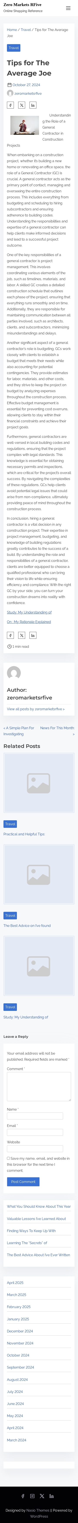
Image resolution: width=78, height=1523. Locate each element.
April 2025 (15, 1283)
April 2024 (15, 1428)
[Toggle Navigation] (68, 8)
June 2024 (15, 1404)
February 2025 (19, 1307)
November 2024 (20, 1343)
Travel (26, 30)
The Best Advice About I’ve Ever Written (38, 1255)
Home (12, 30)
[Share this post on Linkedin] (32, 105)
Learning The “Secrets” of (27, 1243)
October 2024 (18, 1355)
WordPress (39, 1516)
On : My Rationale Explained (29, 622)
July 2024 (15, 1392)
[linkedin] (51, 1497)
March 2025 (16, 1295)
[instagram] (32, 1497)
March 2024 (16, 1440)
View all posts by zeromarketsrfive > (36, 709)
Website (13, 1142)
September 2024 (20, 1367)
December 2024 (20, 1331)
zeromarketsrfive (28, 94)
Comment (16, 1069)
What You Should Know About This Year (39, 1206)
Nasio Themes (38, 1510)
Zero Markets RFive (22, 4)
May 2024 (15, 1416)
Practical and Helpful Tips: (24, 834)
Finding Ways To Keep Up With (31, 1231)
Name (13, 1109)
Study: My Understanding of (29, 612)
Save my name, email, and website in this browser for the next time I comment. (38, 1164)
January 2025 (18, 1319)
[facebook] (10, 105)
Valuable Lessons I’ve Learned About (36, 1219)
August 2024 (17, 1380)
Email (12, 1126)
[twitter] (21, 105)
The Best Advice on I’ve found (27, 926)
